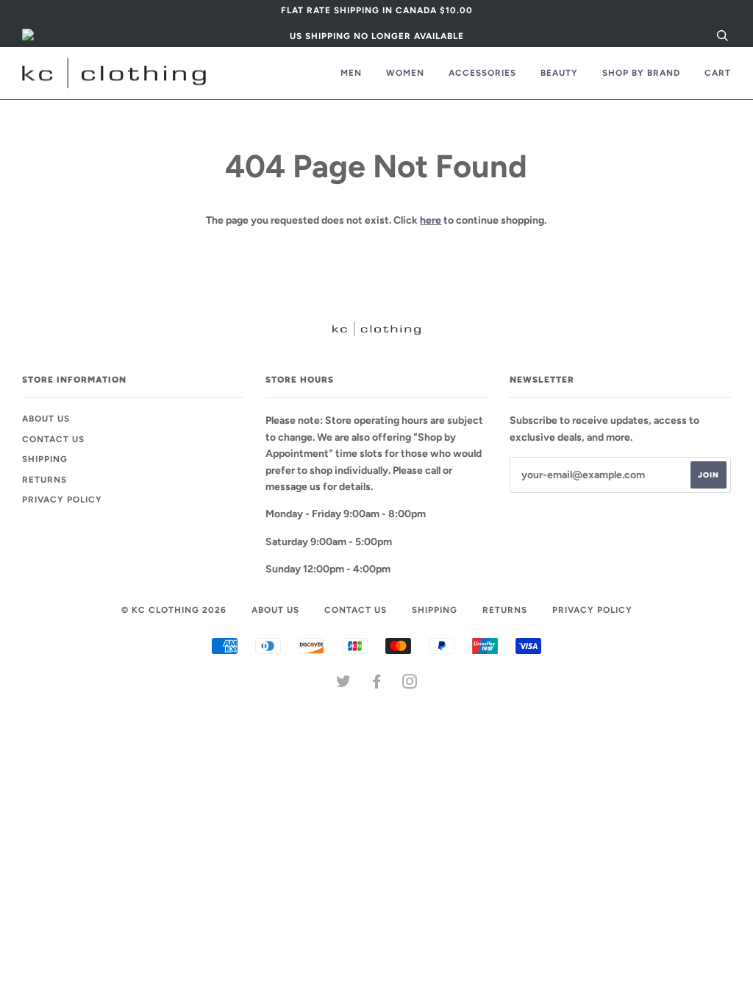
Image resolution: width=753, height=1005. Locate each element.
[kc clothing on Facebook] (377, 684)
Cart (717, 73)
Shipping (45, 459)
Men (351, 73)
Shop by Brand (641, 73)
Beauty (559, 73)
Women (405, 73)
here (430, 220)
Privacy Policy (62, 499)
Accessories (482, 73)
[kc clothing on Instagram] (410, 684)
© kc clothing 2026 (173, 610)
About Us (46, 418)
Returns (44, 480)
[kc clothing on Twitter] (343, 684)
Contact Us (53, 439)
